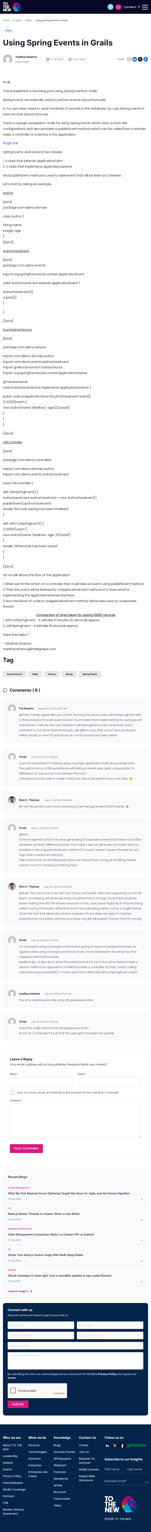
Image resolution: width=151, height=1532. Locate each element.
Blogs (29, 20)
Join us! (84, 1452)
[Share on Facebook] (145, 59)
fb (122, 1445)
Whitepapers (62, 1459)
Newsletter (61, 1479)
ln (107, 1445)
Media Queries (89, 1469)
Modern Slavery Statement (13, 1512)
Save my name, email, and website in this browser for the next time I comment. (68, 1092)
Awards (8, 1463)
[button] (110, 7)
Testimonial (62, 1499)
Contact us (118, 7)
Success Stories (64, 1452)
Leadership (10, 1456)
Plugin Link (10, 143)
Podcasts (60, 1472)
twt (115, 1445)
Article (58, 1485)
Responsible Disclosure (87, 1478)
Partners (8, 1496)
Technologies (37, 1452)
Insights (17, 20)
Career (83, 1445)
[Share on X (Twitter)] (140, 59)
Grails (9, 30)
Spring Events (90, 674)
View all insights (18, 1291)
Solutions (34, 1459)
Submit (18, 1404)
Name (14, 1074)
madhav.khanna (26, 56)
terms (12, 1378)
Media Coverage (14, 1489)
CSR (5, 1503)
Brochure (60, 1492)
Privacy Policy (107, 1374)
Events (7, 1469)
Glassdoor (136, 1445)
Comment (16, 1100)
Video (57, 1505)
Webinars (60, 1465)
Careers (130, 7)
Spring (69, 674)
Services (34, 1445)
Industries (34, 1465)
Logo (13, 7)
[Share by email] (129, 59)
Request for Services (87, 1461)
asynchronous (14, 674)
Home (6, 20)
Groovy (52, 674)
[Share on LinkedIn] (134, 59)
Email (82, 1074)
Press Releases (13, 1483)
